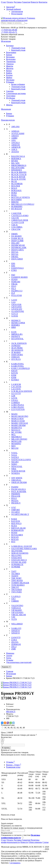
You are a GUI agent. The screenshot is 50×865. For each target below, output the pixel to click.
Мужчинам (6, 41)
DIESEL (14, 257)
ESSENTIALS (17, 268)
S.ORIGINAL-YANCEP (21, 546)
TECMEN (15, 574)
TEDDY (14, 576)
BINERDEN (16, 170)
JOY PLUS (16, 359)
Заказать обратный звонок (12, 34)
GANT (14, 300)
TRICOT (15, 587)
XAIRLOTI (16, 628)
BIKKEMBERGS (18, 165)
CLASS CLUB (17, 222)
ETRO (14, 270)
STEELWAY (16, 558)
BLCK (14, 181)
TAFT (13, 571)
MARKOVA (16, 428)
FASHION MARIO (19, 277)
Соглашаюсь (14, 863)
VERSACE (16, 608)
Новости (34, 2)
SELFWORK (17, 551)
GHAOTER (16, 304)
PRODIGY (16, 503)
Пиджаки (10, 80)
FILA (13, 288)
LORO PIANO (17, 407)
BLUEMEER (17, 184)
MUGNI (14, 448)
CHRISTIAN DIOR (19, 220)
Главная (9, 671)
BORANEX (16, 190)
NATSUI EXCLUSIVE (21, 460)
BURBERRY (17, 206)
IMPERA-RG (17, 334)
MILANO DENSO (19, 439)
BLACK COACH (18, 174)
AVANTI (15, 152)
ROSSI (14, 533)
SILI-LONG (16, 555)
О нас (3, 2)
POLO (14, 498)
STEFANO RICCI (19, 560)
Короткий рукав (18, 50)
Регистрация (16, 14)
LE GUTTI (16, 393)
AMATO (15, 136)
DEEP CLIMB (17, 241)
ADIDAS (15, 131)
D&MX (14, 234)
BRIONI (14, 202)
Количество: (6, 737)
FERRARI (15, 282)
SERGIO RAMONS (19, 553)
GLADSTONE (17, 311)
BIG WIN (15, 163)
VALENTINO (17, 605)
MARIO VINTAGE (19, 423)
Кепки (9, 71)
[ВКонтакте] (2, 723)
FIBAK (14, 284)
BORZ (14, 193)
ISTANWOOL (17, 339)
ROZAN (15, 537)
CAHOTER (16, 213)
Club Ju (14, 225)
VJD (13, 617)
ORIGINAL (16, 480)
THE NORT (16, 578)
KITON (14, 373)
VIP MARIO (16, 610)
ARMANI (15, 145)
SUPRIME (15, 567)
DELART (15, 243)
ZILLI (13, 647)
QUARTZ (15, 512)
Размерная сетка (13, 767)
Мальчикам (6, 109)
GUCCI (14, 314)
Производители (8, 120)
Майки (9, 77)
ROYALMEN (17, 535)
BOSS (14, 195)
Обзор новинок (35, 842)
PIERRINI (15, 494)
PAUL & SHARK (18, 491)
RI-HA (14, 526)
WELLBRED (17, 624)
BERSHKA (16, 158)
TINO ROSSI (17, 580)
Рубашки (10, 82)
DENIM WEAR (18, 245)
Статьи (45, 842)
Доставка (17, 2)
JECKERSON (17, 350)
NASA (14, 455)
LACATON (16, 387)
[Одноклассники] (5, 723)
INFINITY (15, 336)
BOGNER (15, 186)
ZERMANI (16, 644)
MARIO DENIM (18, 425)
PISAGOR (15, 496)
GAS (13, 302)
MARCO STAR (18, 421)
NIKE (13, 469)
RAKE (14, 519)
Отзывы (9, 660)
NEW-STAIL (16, 466)
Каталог (8, 39)
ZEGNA (14, 642)
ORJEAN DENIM (19, 482)
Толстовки (10, 96)
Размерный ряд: (8, 725)
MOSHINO (16, 444)
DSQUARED (17, 259)
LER (13, 396)
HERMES (15, 325)
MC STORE (16, 432)
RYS (13, 542)
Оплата (10, 2)
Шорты (9, 105)
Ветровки (10, 57)
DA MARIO (16, 236)
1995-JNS (15, 127)
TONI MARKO (18, 585)
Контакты (43, 2)
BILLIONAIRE (17, 168)
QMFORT (15, 510)
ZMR (13, 649)
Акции (9, 655)
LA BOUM (16, 384)
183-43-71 (9, 32)
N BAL (14, 453)
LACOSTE (16, 389)
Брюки (9, 55)
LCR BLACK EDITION (21, 391)
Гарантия (26, 2)
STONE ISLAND (18, 562)
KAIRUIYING (17, 364)
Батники (10, 45)
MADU (14, 414)
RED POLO (16, 523)
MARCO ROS (17, 418)
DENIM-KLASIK (18, 247)
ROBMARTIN (17, 530)
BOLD (14, 188)
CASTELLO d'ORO (19, 216)
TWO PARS (16, 592)
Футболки (10, 98)
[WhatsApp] (10, 723)
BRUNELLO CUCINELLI (22, 204)
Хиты (8, 658)
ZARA (14, 640)
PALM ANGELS (18, 489)
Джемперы (11, 61)
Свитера (9, 91)
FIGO (13, 286)
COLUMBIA (16, 227)
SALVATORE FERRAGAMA (24, 548)
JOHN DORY (17, 355)
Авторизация (17, 11)
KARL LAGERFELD (20, 368)
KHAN (14, 371)
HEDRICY (16, 320)
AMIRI (14, 138)
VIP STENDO (17, 612)
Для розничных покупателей (18, 662)
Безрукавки (11, 52)
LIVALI (14, 400)
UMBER (15, 601)
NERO (14, 464)
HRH (13, 327)
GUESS (14, 316)
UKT (13, 599)
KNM (13, 375)
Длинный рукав (18, 48)
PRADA (14, 501)
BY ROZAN (16, 209)
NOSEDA (15, 473)
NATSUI (15, 457)
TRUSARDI (16, 590)
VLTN (14, 619)
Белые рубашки (18, 84)
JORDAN (15, 357)
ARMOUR (16, 147)
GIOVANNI (16, 307)
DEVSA (14, 252)
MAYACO (15, 430)
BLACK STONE (18, 179)
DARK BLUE (17, 238)
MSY (13, 446)
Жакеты (9, 66)
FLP (13, 293)
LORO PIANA (17, 405)
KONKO (15, 380)
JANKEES (15, 346)
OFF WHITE (16, 478)
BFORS (14, 161)
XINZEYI (15, 631)
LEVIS (14, 398)
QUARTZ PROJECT (20, 514)
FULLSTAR (16, 295)
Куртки (9, 75)
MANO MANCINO (19, 416)
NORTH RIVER (18, 471)
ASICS (14, 149)
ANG (13, 140)
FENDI (14, 279)
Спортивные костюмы (16, 93)
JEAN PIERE (17, 348)
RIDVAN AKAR (18, 528)
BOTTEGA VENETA (20, 197)
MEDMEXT (16, 437)
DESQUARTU (17, 250)
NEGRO (15, 462)
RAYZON (15, 521)
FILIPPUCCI (16, 291)
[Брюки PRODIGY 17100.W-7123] (16, 682)
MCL (13, 434)
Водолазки (11, 59)
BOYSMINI (16, 200)
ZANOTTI (15, 637)
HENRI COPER (18, 323)
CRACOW (16, 229)
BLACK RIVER (18, 177)
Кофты (9, 73)
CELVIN (15, 218)
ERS (13, 263)
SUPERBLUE (17, 564)
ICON (13, 332)
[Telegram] (13, 723)
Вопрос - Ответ (13, 765)
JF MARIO (16, 352)
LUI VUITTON (18, 409)
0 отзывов (9, 706)
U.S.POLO (16, 596)
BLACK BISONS (18, 172)
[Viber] (8, 723)
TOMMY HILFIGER (20, 583)
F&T (13, 275)
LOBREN (15, 403)
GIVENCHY (16, 309)
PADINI (14, 487)
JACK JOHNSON (19, 343)
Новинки (10, 653)
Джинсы (10, 64)
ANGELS (15, 143)
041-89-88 (9, 30)
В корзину (6, 748)
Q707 (13, 507)
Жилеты (9, 68)
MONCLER (16, 441)
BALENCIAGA (18, 156)
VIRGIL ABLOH (18, 615)
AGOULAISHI (17, 133)
